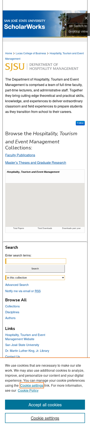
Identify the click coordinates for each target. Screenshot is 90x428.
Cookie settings (31, 385)
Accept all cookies (45, 404)
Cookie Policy (28, 390)
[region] (45, 392)
